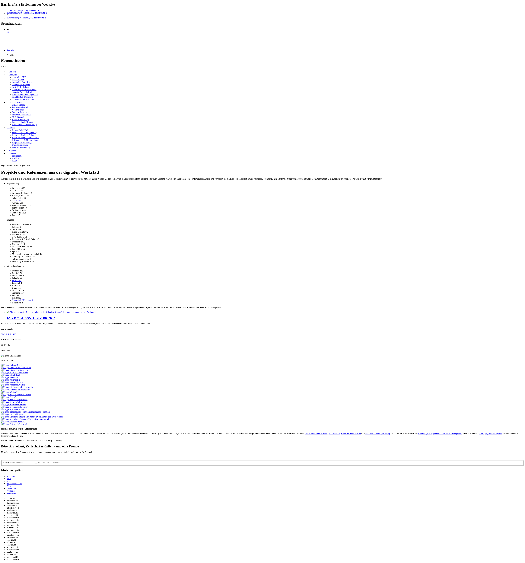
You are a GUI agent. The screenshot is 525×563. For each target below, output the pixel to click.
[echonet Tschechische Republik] (15, 412)
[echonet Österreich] (10, 424)
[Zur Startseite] (7, 38)
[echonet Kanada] (8, 382)
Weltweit (21, 422)
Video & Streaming (20, 119)
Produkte (12, 75)
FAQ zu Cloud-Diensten (22, 122)
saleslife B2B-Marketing (22, 97)
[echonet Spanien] (9, 409)
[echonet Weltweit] (9, 422)
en (8, 32)
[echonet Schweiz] (9, 402)
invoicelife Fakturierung (22, 82)
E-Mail (6, 462)
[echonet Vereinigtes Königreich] (15, 419)
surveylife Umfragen (21, 84)
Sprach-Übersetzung (21, 112)
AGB (14, 161)
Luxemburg (25, 390)
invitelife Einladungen (21, 87)
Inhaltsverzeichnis (14, 483)
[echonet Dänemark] (10, 370)
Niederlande (25, 394)
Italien (17, 380)
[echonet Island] (8, 377)
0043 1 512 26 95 (8, 334)
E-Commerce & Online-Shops (25, 140)
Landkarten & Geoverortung (24, 124)
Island (17, 377)
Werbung (10, 491)
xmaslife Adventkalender (22, 92)
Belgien (19, 365)
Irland (17, 375)
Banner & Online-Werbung (24, 135)
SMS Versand (18, 117)
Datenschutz (12, 488)
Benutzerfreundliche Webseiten (25, 137)
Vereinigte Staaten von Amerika (50, 417)
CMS (16, 200)
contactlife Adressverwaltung (24, 89)
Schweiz (20, 402)
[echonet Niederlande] (10, 394)
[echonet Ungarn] (8, 414)
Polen (17, 397)
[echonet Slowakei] (9, 404)
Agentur (11, 150)
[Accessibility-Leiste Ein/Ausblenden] (2, 45)
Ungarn (19, 414)
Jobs (8, 481)
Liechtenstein (27, 387)
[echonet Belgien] (8, 365)
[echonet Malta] (8, 392)
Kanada (19, 382)
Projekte (11, 72)
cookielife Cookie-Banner (23, 99)
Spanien (20, 409)
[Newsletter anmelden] (36, 463)
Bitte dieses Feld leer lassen (50, 462)
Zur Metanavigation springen (26, 18)
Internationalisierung (21, 147)
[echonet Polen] (8, 397)
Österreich (23, 424)
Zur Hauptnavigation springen (27, 13)
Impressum (16, 156)
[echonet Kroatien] (9, 385)
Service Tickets (18, 105)
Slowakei (22, 404)
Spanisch (16, 280)
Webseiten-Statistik (20, 107)
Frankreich (23, 372)
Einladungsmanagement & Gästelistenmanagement (440, 433)
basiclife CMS (18, 79)
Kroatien (21, 385)
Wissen (11, 127)
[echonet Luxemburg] (10, 390)
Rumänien (23, 399)
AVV (9, 486)
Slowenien (23, 407)
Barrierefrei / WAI (20, 130)
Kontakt (11, 153)
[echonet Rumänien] (10, 399)
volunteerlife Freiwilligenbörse (25, 94)
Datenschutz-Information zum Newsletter (19, 457)
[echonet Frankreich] (10, 372)
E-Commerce (334, 433)
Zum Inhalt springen (23, 10)
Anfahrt (15, 158)
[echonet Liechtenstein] (11, 387)
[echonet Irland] (8, 375)
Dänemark (23, 370)
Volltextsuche (18, 110)
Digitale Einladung (20, 145)
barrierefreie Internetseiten (316, 433)
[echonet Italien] (8, 380)
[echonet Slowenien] (10, 407)
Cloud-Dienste (14, 102)
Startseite (10, 50)
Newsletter (11, 493)
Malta (17, 392)
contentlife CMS (19, 77)
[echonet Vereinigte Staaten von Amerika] (19, 417)
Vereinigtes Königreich (39, 419)
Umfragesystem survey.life (490, 433)
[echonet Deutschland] (11, 367)
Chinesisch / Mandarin (22, 300)
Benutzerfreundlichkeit (351, 433)
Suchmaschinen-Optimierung (24, 132)
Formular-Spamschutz (21, 115)
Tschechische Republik (40, 412)
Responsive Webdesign (22, 142)
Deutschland (26, 367)
